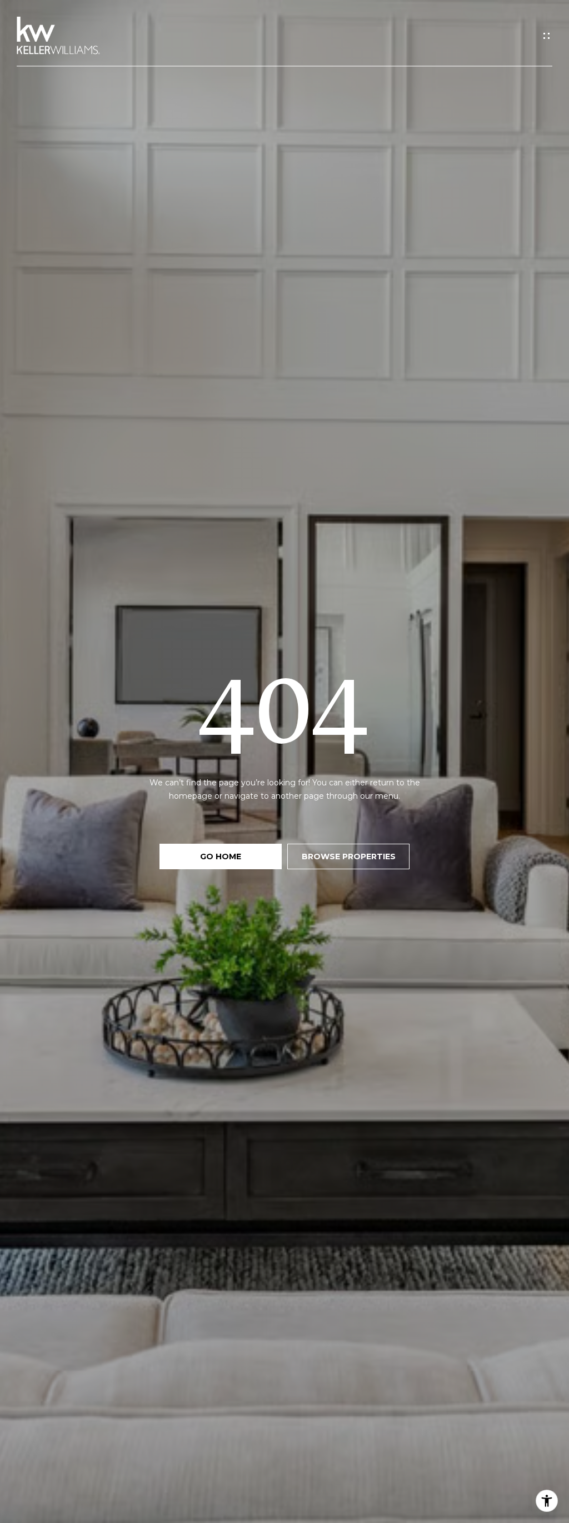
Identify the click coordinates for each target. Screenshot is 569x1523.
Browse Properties (349, 856)
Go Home (220, 856)
